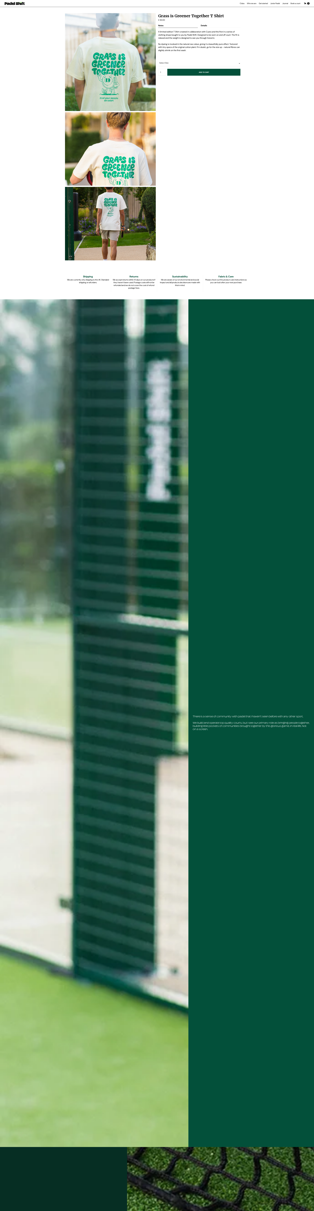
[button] (242, 3)
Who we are (251, 3)
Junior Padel (275, 3)
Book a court (295, 3)
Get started (263, 3)
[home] (14, 3)
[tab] (178, 25)
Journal (285, 3)
